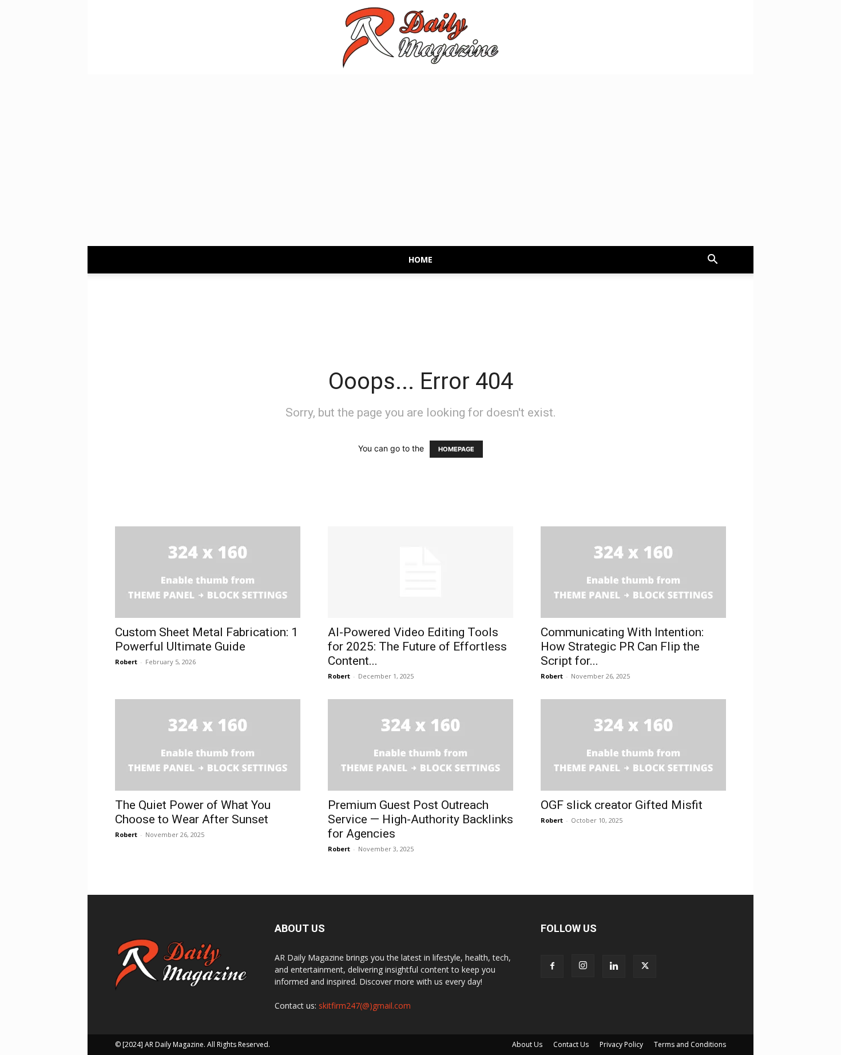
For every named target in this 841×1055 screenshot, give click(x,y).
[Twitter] (644, 966)
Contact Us (571, 1044)
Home (420, 259)
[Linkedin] (613, 966)
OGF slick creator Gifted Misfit (622, 805)
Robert (126, 661)
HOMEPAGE (456, 449)
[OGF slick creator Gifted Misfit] (633, 745)
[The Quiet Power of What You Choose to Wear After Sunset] (207, 745)
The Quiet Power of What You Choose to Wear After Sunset (193, 812)
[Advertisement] (420, 160)
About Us (527, 1044)
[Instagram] (583, 965)
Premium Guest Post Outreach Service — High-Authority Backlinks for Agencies (420, 819)
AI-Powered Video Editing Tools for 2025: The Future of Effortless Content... (417, 646)
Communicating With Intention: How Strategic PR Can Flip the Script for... (622, 646)
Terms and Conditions (690, 1044)
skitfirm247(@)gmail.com (365, 1005)
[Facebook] (552, 966)
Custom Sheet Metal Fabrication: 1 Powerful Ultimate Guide (206, 639)
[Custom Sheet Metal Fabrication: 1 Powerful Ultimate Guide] (207, 572)
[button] (712, 260)
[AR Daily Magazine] (420, 38)
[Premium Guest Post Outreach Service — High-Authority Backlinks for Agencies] (420, 745)
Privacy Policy (621, 1044)
